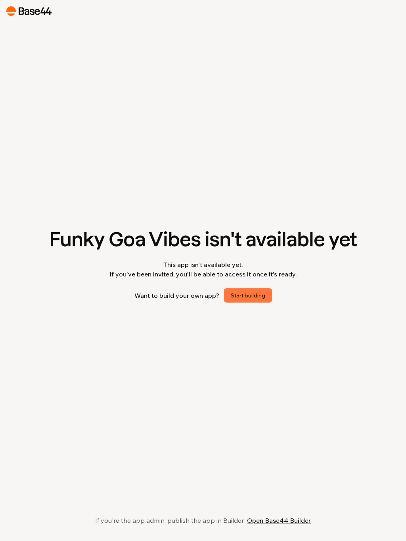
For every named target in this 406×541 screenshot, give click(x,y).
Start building (248, 295)
